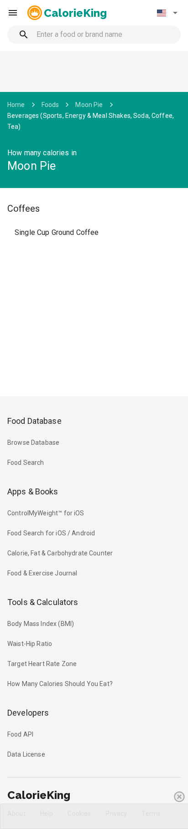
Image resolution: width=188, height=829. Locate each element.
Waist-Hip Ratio (29, 643)
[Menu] (13, 13)
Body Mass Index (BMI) (40, 623)
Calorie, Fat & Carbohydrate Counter (60, 553)
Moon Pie (89, 104)
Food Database (34, 421)
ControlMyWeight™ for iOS (45, 513)
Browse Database (33, 442)
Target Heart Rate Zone (42, 663)
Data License (26, 754)
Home (16, 104)
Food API (20, 734)
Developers (28, 712)
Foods (50, 104)
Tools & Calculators (42, 602)
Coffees (23, 208)
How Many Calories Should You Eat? (60, 683)
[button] (167, 12)
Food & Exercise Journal (42, 573)
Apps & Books (32, 491)
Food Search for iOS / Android (51, 533)
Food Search (25, 462)
